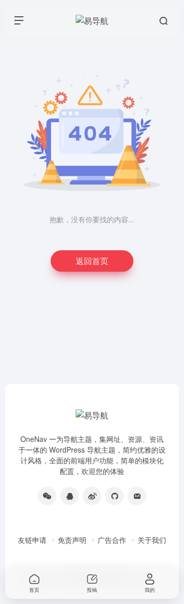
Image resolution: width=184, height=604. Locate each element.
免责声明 (72, 540)
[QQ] (69, 496)
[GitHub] (114, 496)
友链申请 (32, 540)
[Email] (137, 496)
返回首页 (92, 261)
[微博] (92, 496)
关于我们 (151, 540)
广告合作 (112, 540)
